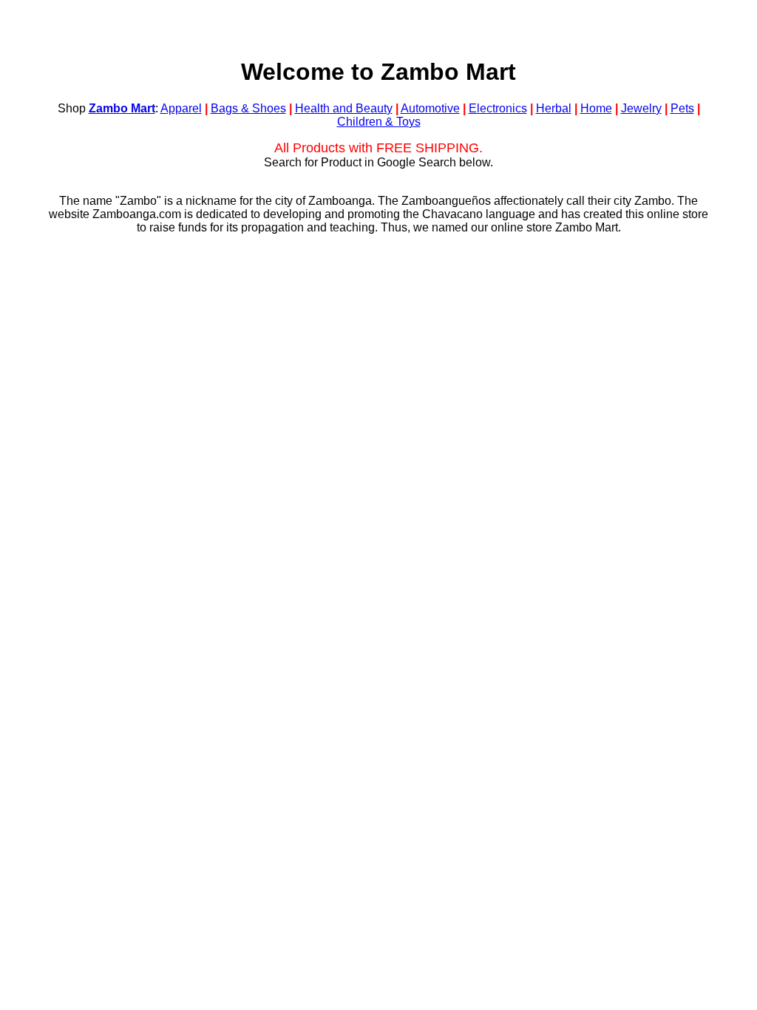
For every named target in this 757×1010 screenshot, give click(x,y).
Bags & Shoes (248, 108)
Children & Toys (379, 121)
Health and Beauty (344, 108)
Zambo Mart (122, 108)
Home (596, 108)
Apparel (181, 108)
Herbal (553, 108)
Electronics (498, 108)
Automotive (430, 108)
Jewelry (641, 108)
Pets (682, 108)
